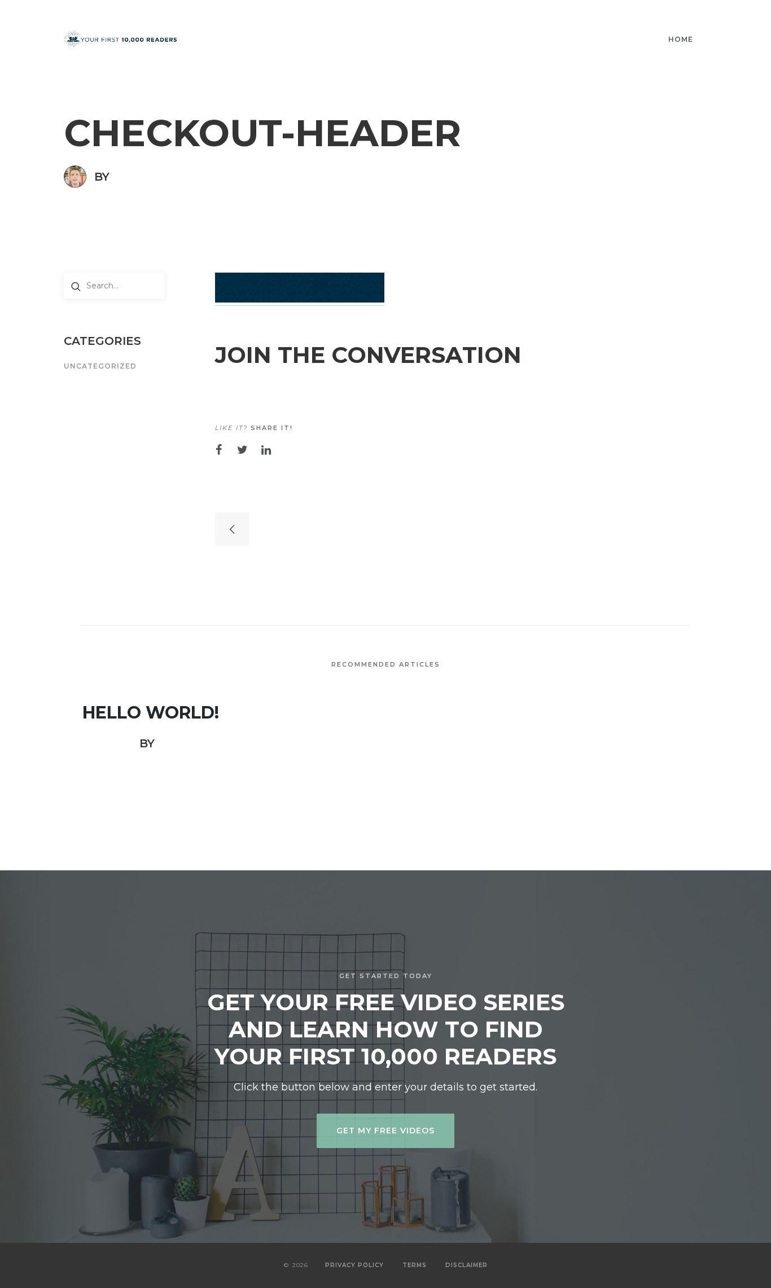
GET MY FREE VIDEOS (385, 1130)
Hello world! (150, 713)
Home (680, 39)
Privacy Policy (354, 1265)
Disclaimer (466, 1265)
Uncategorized (100, 366)
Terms (414, 1265)
